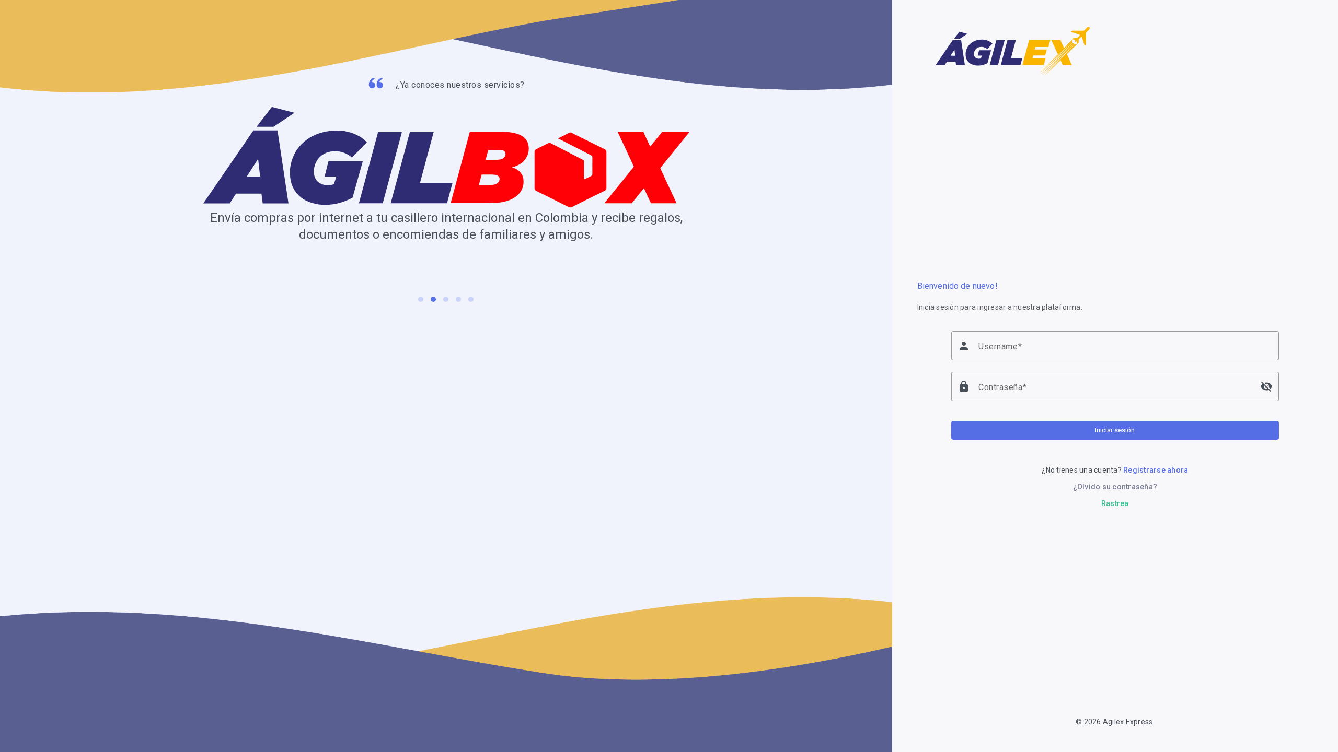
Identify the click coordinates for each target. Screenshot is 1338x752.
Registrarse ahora (1155, 470)
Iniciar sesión (1115, 430)
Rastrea (1115, 503)
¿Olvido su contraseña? (1115, 487)
